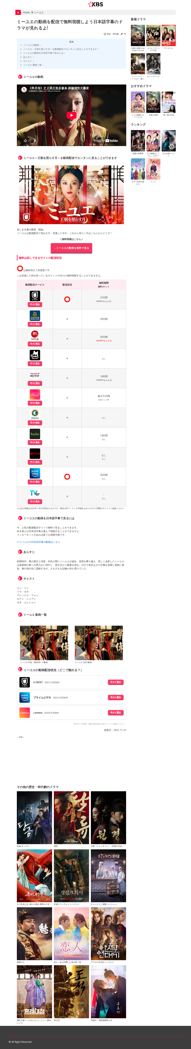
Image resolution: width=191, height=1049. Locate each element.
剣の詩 (57, 1020)
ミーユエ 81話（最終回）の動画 (34, 662)
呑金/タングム (23, 846)
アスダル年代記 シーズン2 (102, 962)
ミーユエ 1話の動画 (83, 662)
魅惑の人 (21, 962)
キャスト (27, 60)
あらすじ (27, 56)
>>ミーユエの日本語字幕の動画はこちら (38, 542)
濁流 (56, 846)
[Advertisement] (71, 760)
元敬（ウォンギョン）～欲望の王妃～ (107, 846)
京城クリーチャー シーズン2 (66, 904)
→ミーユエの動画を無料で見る (71, 248)
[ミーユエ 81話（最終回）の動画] (44, 643)
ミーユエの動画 (31, 44)
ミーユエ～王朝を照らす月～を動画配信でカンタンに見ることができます (60, 48)
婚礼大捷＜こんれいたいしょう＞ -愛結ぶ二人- (34, 1021)
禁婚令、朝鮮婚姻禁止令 (101, 1020)
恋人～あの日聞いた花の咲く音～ (68, 962)
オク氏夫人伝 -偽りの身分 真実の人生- (33, 904)
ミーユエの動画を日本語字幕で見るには (43, 52)
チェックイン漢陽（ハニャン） (104, 904)
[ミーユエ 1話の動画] (99, 643)
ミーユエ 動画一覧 (32, 64)
